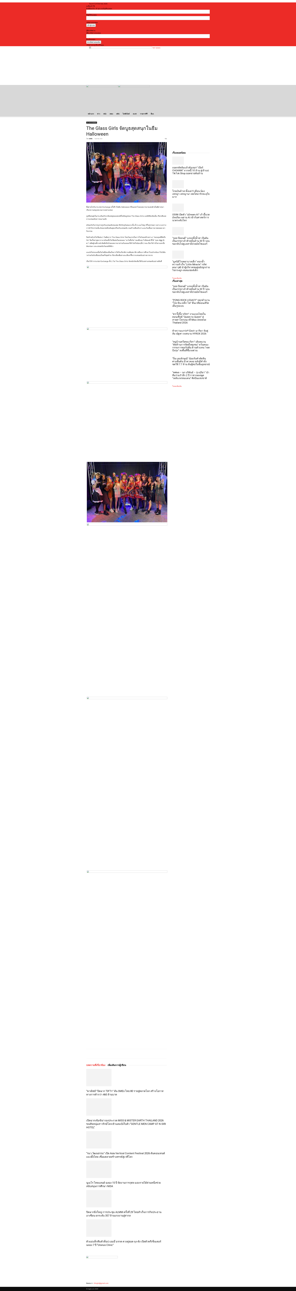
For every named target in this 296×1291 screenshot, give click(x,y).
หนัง (104, 114)
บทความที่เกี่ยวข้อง (95, 1065)
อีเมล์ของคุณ (90, 39)
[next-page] (88, 1250)
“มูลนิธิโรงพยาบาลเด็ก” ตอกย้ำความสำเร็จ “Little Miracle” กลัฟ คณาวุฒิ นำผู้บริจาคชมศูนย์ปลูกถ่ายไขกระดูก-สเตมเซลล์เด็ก (191, 266)
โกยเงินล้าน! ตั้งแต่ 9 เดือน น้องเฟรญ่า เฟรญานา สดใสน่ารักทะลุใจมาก (191, 194)
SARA (90, 138)
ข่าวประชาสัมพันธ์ (91, 122)
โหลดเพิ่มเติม (177, 278)
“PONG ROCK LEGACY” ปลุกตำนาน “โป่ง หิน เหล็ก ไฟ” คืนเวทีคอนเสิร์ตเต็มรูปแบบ (191, 303)
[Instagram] (89, 1286)
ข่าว (98, 114)
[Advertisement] (131, 76)
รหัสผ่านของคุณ (92, 22)
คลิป (117, 114)
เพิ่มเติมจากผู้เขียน (117, 1065)
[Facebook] (102, 1053)
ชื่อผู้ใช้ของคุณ (91, 15)
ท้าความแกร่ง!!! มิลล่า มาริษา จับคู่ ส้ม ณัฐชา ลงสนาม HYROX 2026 (190, 332)
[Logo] (102, 87)
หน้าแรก (91, 114)
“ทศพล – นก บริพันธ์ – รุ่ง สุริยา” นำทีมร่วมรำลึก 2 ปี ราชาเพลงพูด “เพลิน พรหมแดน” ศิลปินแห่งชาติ (190, 375)
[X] (108, 1053)
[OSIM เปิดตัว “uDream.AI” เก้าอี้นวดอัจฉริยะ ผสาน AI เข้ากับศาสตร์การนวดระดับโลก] (191, 208)
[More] (118, 1053)
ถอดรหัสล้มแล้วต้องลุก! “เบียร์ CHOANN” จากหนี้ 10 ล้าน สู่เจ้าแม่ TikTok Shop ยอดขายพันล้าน (190, 170)
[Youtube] (93, 1286)
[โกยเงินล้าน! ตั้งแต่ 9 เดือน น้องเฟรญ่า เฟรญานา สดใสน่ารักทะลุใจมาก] (191, 184)
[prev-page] (87, 1250)
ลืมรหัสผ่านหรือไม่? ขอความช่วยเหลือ (99, 28)
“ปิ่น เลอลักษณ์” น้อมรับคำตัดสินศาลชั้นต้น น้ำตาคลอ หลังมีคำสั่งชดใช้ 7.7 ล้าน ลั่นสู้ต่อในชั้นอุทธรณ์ (191, 361)
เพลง (111, 114)
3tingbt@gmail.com (101, 1283)
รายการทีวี (144, 114)
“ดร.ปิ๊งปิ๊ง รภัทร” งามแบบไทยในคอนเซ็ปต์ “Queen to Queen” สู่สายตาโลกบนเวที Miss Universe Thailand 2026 (189, 318)
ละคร (135, 114)
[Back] (116, 4)
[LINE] (113, 1053)
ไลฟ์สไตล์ (126, 114)
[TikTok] (90, 1286)
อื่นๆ (152, 114)
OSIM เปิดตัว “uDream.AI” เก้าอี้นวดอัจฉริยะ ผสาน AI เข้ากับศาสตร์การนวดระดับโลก (191, 217)
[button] (207, 88)
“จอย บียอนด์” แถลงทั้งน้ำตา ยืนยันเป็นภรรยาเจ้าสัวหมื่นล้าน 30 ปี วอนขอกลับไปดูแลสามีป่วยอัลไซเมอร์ (191, 241)
